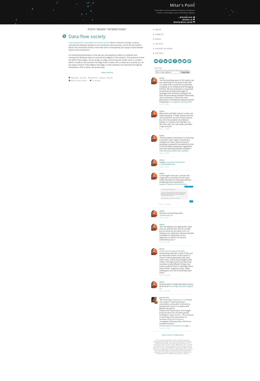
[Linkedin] (180, 61)
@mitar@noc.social (183, 22)
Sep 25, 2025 (164, 328)
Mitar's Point (182, 5)
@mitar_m (187, 19)
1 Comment (96, 81)
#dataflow (75, 78)
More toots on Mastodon (173, 335)
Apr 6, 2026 (164, 167)
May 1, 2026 (164, 129)
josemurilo (164, 297)
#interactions (93, 78)
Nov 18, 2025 (164, 291)
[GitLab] (165, 61)
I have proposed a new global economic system (89, 42)
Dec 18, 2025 (164, 242)
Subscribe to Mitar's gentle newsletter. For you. (172, 70)
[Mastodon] (189, 61)
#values (102, 78)
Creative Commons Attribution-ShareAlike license (172, 341)
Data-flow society (87, 36)
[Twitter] (184, 61)
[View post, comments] (64, 36)
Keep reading (107, 72)
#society (83, 78)
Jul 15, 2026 (164, 104)
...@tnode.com (185, 17)
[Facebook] (175, 61)
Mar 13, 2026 (164, 204)
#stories (110, 78)
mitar (162, 78)
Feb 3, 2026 (164, 218)
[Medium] (170, 61)
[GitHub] (161, 61)
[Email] (156, 61)
